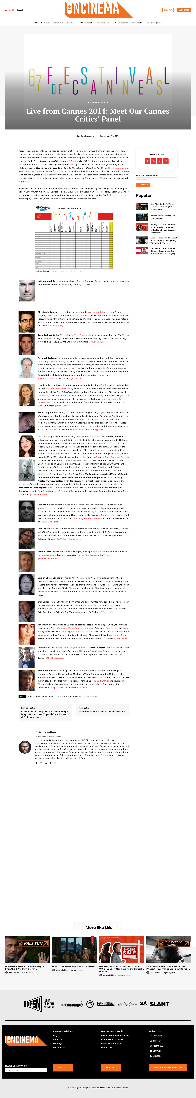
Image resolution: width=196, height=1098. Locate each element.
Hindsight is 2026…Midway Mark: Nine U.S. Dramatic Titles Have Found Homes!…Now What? (163, 228)
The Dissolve (76, 429)
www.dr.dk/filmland (48, 378)
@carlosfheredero (39, 494)
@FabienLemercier (47, 558)
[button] (22, 10)
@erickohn (53, 521)
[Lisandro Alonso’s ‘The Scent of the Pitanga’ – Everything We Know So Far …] (142, 240)
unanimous (118, 168)
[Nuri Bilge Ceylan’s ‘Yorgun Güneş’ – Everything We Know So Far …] (142, 206)
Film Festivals (98, 102)
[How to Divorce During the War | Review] (142, 217)
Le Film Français (90, 555)
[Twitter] (55, 763)
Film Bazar (111, 628)
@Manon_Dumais (120, 457)
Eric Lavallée (87, 136)
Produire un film (84, 631)
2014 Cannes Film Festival (70, 696)
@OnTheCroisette (55, 658)
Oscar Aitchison (62, 970)
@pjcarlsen (76, 378)
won (72, 164)
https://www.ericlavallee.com (48, 737)
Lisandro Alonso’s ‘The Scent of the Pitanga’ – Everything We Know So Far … (164, 240)
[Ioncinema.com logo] (26, 1041)
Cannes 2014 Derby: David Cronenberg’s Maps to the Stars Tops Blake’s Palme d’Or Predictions (45, 714)
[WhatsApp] (166, 161)
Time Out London (83, 335)
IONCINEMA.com (102, 681)
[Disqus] (74, 806)
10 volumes (63, 491)
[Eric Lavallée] (25, 747)
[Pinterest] (50, 763)
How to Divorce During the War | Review (73, 966)
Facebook (158, 1036)
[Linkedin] (46, 763)
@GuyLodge (107, 612)
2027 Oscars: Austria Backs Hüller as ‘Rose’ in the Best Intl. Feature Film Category (163, 251)
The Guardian (60, 608)
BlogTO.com (57, 687)
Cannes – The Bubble (68, 628)
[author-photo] (7, 972)
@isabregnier (121, 638)
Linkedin (157, 1056)
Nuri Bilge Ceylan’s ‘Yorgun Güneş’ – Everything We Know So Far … (163, 206)
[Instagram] (41, 763)
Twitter (157, 1041)
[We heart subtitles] (98, 9)
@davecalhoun (96, 342)
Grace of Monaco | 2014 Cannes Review (102, 711)
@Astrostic (81, 687)
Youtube (157, 1051)
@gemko (99, 429)
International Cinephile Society (71, 647)
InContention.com (92, 605)
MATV (95, 457)
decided (121, 157)
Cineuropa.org (48, 555)
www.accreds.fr (96, 312)
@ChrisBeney (56, 325)
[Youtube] (151, 1051)
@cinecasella (62, 405)
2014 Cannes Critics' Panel (41, 696)
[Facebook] (36, 763)
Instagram (158, 1046)
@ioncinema (75, 539)
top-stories (91, 696)
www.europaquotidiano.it (59, 388)
